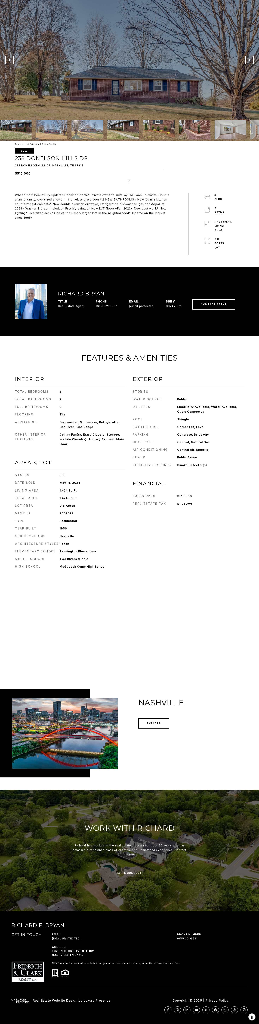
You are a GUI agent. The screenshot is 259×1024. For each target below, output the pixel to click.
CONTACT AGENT (214, 304)
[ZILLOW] (225, 1009)
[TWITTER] (205, 1009)
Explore (154, 723)
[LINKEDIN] (186, 1009)
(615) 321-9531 (107, 306)
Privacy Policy (217, 1000)
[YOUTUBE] (196, 1009)
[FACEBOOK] (167, 1009)
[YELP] (234, 1009)
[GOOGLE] (244, 1009)
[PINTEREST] (215, 1009)
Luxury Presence (97, 1000)
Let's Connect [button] (129, 872)
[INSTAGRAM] (177, 1009)
